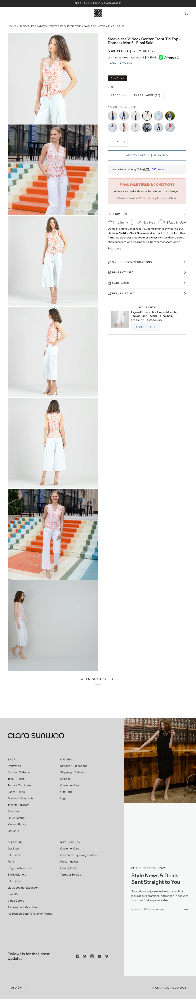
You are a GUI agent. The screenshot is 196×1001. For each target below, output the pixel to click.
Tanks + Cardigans (19, 785)
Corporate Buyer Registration (78, 855)
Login (63, 798)
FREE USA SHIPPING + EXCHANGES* (98, 3)
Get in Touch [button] (70, 842)
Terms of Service (70, 874)
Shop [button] (12, 759)
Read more (114, 248)
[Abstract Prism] (148, 128)
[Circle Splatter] (113, 128)
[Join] (183, 909)
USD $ (15, 988)
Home (12, 26)
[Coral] (170, 128)
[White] (136, 117)
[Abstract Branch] (136, 128)
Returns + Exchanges (73, 766)
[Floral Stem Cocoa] (125, 128)
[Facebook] (77, 956)
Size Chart (117, 78)
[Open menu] (13, 13)
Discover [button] (15, 842)
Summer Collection (20, 772)
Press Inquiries (69, 861)
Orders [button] (66, 759)
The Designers (17, 874)
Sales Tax (66, 779)
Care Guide (121, 283)
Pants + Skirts (16, 792)
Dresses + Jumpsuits (20, 798)
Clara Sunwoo (167, 988)
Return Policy (123, 293)
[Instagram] (92, 956)
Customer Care (69, 785)
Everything (14, 766)
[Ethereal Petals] (159, 128)
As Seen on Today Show (23, 907)
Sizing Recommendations (132, 262)
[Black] (113, 117)
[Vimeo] (106, 956)
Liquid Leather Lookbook (23, 887)
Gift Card (13, 831)
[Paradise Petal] (159, 117)
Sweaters (13, 811)
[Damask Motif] (148, 117)
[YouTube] (99, 956)
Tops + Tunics (16, 779)
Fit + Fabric (14, 855)
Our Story (14, 848)
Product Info (123, 272)
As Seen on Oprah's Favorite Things (30, 913)
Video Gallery (16, 900)
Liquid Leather (16, 818)
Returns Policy (148, 198)
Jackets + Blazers (18, 805)
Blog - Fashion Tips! (20, 868)
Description (117, 214)
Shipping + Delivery (72, 772)
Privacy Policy (69, 868)
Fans (11, 861)
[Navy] (125, 117)
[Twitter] (85, 956)
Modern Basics (17, 824)
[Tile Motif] (171, 117)
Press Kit (13, 894)
